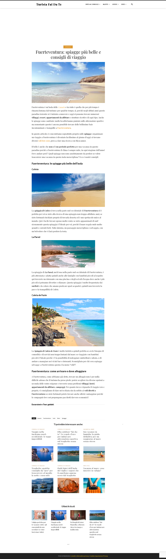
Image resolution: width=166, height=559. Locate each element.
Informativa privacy (83, 556)
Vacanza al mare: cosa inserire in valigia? (93, 469)
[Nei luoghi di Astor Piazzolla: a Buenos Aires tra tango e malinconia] (78, 515)
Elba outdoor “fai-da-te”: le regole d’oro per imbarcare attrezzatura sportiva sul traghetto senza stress (68, 438)
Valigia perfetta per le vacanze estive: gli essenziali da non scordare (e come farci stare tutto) (39, 527)
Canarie (61, 107)
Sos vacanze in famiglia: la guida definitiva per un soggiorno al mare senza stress (92, 437)
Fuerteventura (64, 128)
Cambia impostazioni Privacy (99, 556)
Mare (58, 418)
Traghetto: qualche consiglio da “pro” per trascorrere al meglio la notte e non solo (42, 472)
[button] (132, 4)
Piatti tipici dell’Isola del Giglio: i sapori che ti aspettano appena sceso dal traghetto (68, 472)
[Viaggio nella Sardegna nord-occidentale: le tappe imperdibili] (42, 453)
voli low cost (44, 140)
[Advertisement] (83, 23)
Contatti (73, 556)
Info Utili (86, 465)
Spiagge (68, 47)
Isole (54, 418)
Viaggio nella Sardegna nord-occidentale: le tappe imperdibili (41, 435)
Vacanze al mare (88, 429)
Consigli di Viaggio (38, 429)
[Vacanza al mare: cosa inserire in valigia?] (94, 485)
